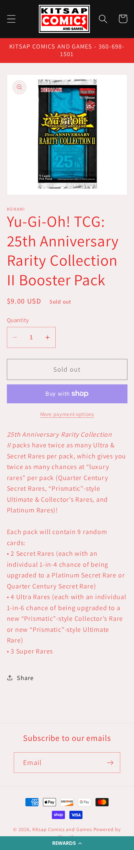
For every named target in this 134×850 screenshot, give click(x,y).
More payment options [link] (67, 414)
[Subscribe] (110, 762)
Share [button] (25, 677)
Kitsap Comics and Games (62, 829)
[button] (67, 843)
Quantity (18, 320)
